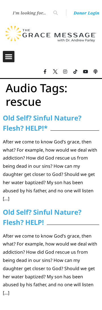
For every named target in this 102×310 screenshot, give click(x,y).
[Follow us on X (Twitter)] (55, 71)
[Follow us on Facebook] (45, 71)
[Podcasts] (95, 71)
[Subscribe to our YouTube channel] (85, 71)
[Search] (55, 12)
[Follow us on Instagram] (65, 71)
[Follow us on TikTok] (75, 71)
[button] (8, 57)
